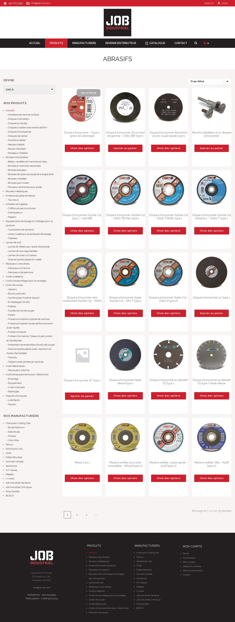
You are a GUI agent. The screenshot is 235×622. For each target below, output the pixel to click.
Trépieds (12, 238)
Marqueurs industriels (18, 263)
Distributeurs (15, 212)
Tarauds (12, 357)
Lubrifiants (14, 400)
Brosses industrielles (17, 157)
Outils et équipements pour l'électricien (27, 374)
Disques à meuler (17, 123)
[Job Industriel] (117, 22)
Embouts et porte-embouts (20, 195)
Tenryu (9, 444)
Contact (180, 43)
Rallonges (13, 391)
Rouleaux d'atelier (18, 153)
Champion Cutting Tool (18, 423)
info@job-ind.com (40, 3)
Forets (11, 314)
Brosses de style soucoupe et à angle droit (30, 174)
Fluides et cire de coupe (21, 310)
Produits (56, 43)
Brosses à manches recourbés (24, 165)
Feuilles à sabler (17, 140)
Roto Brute (14, 431)
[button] (125, 148)
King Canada (12, 491)
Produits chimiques (16, 396)
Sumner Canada (15, 461)
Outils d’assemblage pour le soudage (26, 280)
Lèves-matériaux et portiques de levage (29, 234)
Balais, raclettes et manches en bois (27, 161)
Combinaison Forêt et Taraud (23, 297)
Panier (186, 553)
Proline (12, 436)
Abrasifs (10, 110)
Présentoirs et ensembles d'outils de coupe (31, 344)
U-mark (10, 478)
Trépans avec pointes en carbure (25, 361)
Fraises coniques (17, 332)
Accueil (34, 43)
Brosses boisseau (17, 170)
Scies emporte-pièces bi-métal (24, 259)
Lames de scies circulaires (22, 255)
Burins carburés (17, 293)
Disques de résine (17, 136)
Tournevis (13, 200)
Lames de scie (13, 242)
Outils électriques (15, 366)
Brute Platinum (16, 427)
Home (198, 66)
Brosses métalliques (17, 191)
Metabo (10, 474)
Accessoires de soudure (21, 229)
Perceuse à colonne (18, 370)
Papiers (12, 217)
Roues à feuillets (17, 148)
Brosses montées (17, 178)
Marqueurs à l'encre (19, 268)
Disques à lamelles (18, 119)
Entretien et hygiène (17, 204)
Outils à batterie (14, 276)
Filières (12, 306)
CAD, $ (9, 89)
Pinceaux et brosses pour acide (25, 187)
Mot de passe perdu (193, 570)
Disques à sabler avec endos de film (27, 127)
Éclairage (13, 378)
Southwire (11, 466)
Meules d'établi (16, 144)
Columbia (13, 440)
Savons (12, 404)
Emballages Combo (19, 302)
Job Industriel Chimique (19, 487)
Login (224, 3)
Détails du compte (192, 566)
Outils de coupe (14, 285)
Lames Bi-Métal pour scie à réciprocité (29, 246)
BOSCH (10, 495)
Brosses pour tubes (18, 182)
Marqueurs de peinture (20, 272)
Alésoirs (12, 289)
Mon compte (189, 562)
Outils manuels (16, 387)
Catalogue (157, 43)
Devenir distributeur (120, 43)
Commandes (189, 558)
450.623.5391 (15, 3)
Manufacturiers (84, 43)
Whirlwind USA (14, 448)
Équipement (15, 383)
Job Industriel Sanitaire (18, 482)
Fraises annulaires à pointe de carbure (29, 319)
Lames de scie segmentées (22, 251)
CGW (8, 453)
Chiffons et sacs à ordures (22, 208)
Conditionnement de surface (23, 114)
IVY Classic (12, 470)
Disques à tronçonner (19, 131)
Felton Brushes (14, 457)
